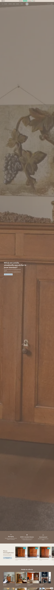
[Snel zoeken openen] (48, 4)
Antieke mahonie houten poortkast (44, 559)
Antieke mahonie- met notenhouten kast (20, 559)
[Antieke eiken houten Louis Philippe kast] (33, 552)
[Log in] (50, 4)
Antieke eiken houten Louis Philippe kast (32, 559)
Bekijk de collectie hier (8, 274)
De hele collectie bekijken (7, 558)
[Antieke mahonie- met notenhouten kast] (21, 552)
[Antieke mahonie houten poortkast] (45, 552)
